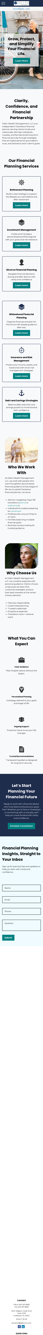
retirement (16, 511)
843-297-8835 (24, 1305)
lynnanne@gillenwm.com (21, 1323)
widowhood (13, 505)
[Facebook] (19, 1326)
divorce (22, 503)
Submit (8, 937)
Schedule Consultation (21, 826)
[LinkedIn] (23, 1326)
